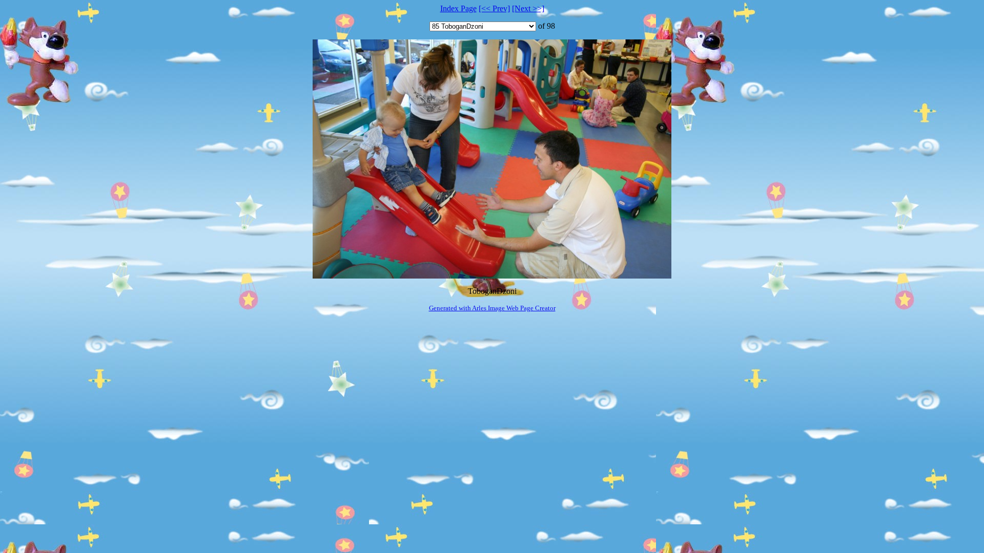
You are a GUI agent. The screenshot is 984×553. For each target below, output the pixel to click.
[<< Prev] (494, 8)
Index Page (458, 8)
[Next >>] (528, 8)
